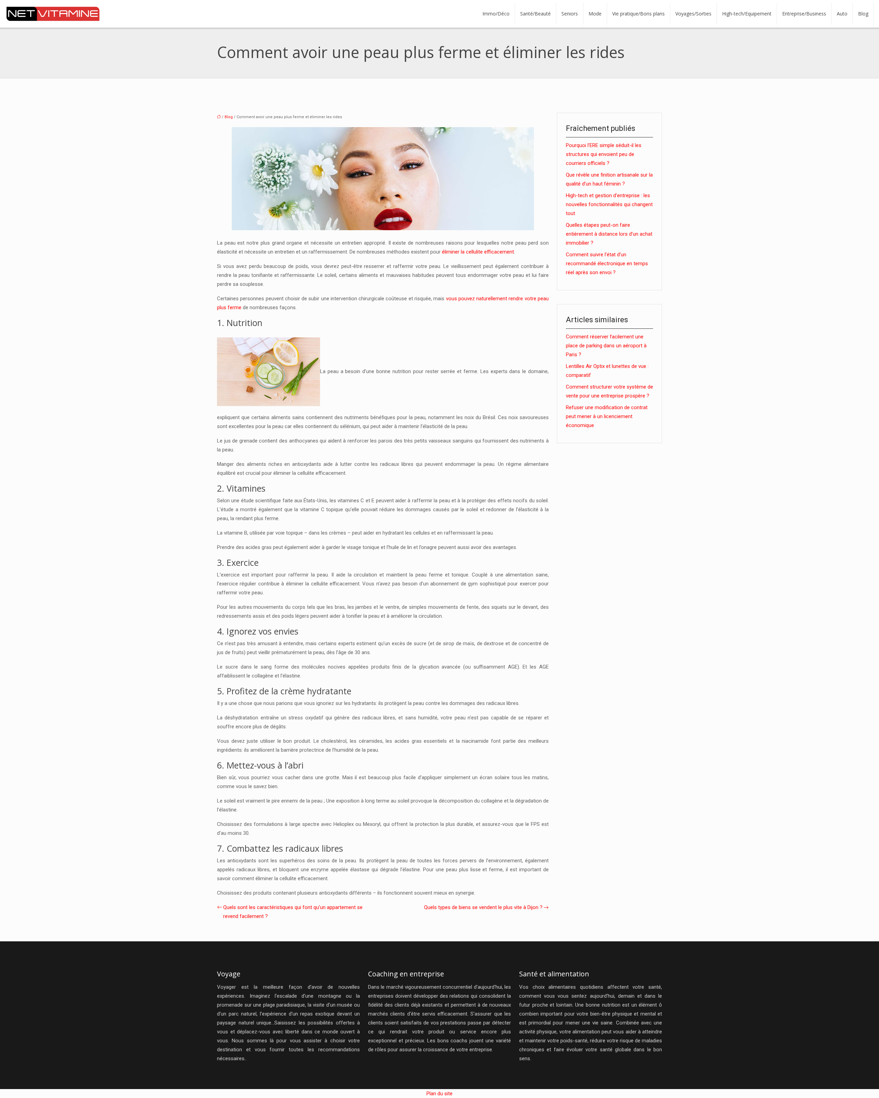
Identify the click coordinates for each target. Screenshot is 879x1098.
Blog (863, 13)
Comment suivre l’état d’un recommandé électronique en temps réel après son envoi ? (607, 263)
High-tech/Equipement (747, 13)
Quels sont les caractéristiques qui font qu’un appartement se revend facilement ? (293, 911)
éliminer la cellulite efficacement (478, 252)
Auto (842, 13)
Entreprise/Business (804, 13)
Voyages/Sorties (693, 13)
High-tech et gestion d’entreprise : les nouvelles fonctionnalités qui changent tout (609, 204)
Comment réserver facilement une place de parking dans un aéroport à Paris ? (606, 346)
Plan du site (439, 1093)
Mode (595, 13)
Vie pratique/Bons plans (638, 13)
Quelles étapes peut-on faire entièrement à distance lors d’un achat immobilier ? (609, 234)
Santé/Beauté (535, 13)
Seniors (569, 13)
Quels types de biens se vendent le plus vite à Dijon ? (483, 907)
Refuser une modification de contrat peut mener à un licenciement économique (607, 416)
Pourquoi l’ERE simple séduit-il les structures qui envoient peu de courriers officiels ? (603, 154)
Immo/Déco (496, 13)
